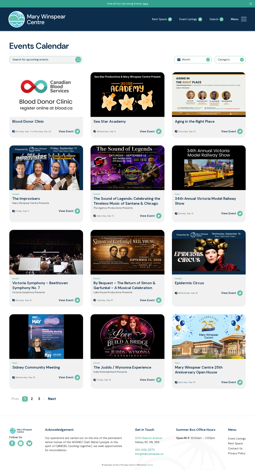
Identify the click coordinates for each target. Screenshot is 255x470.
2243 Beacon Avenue (148, 438)
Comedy (15, 194)
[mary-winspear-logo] (37, 19)
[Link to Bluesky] (29, 443)
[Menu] (244, 19)
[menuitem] (244, 19)
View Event (66, 131)
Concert (97, 194)
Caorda (150, 465)
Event (177, 194)
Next (52, 399)
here (145, 3)
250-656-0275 (145, 450)
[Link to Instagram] (21, 443)
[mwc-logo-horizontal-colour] (20, 431)
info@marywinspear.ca (149, 454)
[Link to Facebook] (12, 443)
